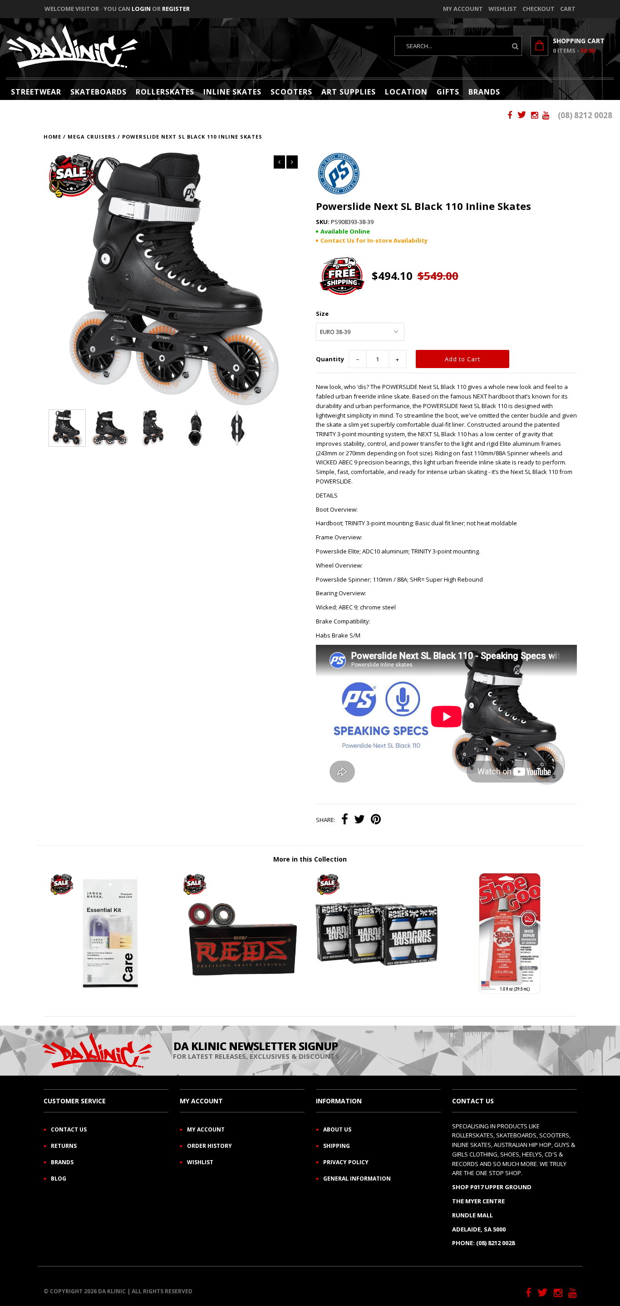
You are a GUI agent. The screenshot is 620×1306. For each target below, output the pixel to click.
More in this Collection (310, 859)
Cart (568, 9)
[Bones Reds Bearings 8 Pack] (243, 993)
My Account (463, 9)
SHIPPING (336, 1146)
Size (322, 313)
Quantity (330, 359)
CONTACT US (69, 1129)
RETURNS (64, 1146)
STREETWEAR (36, 92)
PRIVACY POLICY (346, 1162)
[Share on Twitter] (359, 820)
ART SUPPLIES (348, 92)
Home (52, 136)
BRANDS (484, 92)
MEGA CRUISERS (92, 136)
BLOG (58, 1178)
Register (176, 9)
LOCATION (406, 92)
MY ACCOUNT (206, 1129)
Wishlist (502, 9)
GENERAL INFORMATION (357, 1178)
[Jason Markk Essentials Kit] (110, 993)
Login (141, 9)
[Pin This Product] (376, 820)
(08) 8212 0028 (585, 115)
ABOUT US (337, 1129)
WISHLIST (200, 1162)
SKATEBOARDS (98, 92)
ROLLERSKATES (165, 92)
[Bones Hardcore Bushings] (376, 993)
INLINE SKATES (232, 92)
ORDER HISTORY (209, 1146)
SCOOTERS (291, 92)
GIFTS (448, 92)
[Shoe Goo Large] (510, 993)
